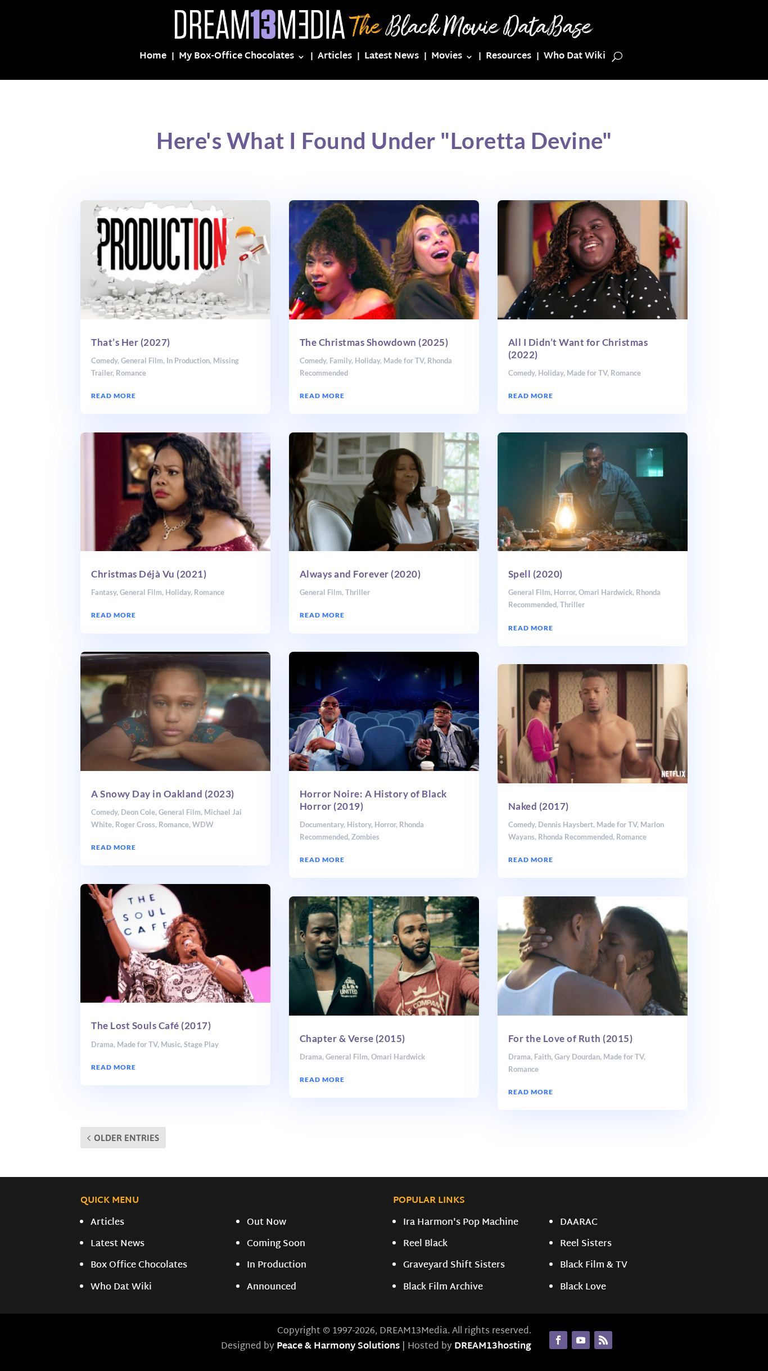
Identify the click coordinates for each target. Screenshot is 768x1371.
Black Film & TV (593, 1265)
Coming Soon (276, 1244)
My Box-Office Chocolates (236, 59)
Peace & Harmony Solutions (338, 1346)
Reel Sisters (586, 1244)
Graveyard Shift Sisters (454, 1265)
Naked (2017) (538, 806)
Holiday (178, 592)
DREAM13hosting (492, 1346)
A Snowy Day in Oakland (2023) (162, 794)
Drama (102, 1044)
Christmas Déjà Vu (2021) (148, 574)
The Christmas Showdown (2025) (374, 342)
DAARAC (579, 1223)
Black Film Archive (443, 1287)
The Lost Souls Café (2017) (151, 1025)
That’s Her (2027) (130, 342)
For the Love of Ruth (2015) (570, 1038)
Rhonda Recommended (575, 836)
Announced (271, 1287)
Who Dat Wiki (575, 59)
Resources (508, 59)
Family (340, 360)
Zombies (365, 836)
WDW (203, 824)
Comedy (104, 360)
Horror (385, 824)
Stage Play (201, 1044)
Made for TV (137, 1044)
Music (170, 1044)
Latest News (391, 59)
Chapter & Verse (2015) (352, 1038)
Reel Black (425, 1244)
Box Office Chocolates (139, 1265)
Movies (446, 59)
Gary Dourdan (577, 1056)
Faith (542, 1056)
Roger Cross (135, 824)
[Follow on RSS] (603, 1340)
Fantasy (103, 592)
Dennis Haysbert (565, 824)
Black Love (583, 1287)
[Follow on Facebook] (558, 1340)
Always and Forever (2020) (360, 574)
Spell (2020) (535, 574)
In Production (188, 360)
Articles (335, 59)
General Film (142, 360)
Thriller (357, 592)
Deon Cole (138, 812)
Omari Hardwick (398, 1056)
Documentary (322, 824)
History (359, 824)
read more (113, 395)
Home (152, 59)
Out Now (266, 1223)
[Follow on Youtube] (581, 1340)
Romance (131, 372)
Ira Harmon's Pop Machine (460, 1223)
